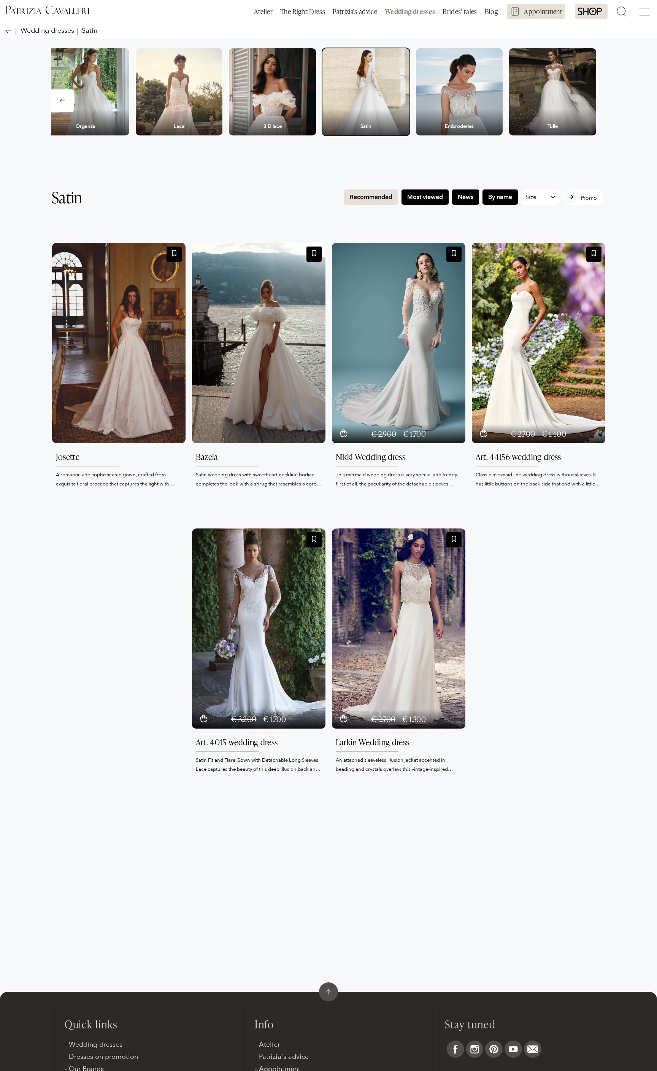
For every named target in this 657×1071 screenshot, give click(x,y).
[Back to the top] (328, 991)
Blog (491, 11)
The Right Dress (302, 11)
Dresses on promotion (103, 1056)
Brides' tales (460, 11)
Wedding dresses (410, 11)
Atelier (263, 11)
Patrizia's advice (355, 11)
